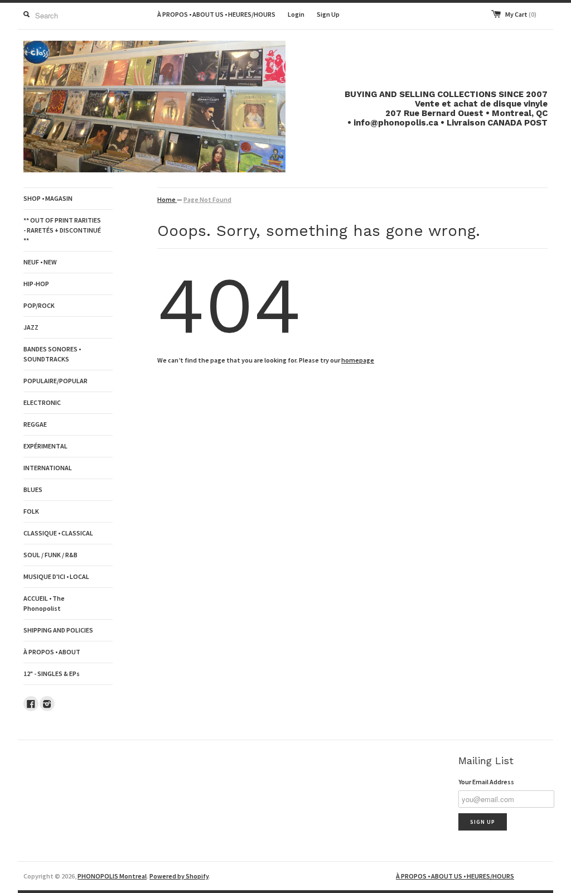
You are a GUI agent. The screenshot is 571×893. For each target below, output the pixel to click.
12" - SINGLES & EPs (51, 673)
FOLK (31, 511)
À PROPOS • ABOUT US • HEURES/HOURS (216, 14)
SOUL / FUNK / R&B (50, 555)
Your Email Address (486, 782)
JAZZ (30, 327)
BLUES (32, 489)
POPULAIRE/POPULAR (55, 380)
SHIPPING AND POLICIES (58, 630)
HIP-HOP (36, 283)
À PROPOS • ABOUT (51, 652)
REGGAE (35, 424)
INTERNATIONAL (47, 468)
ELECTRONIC (42, 402)
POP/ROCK (39, 305)
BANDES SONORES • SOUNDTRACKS (52, 354)
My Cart (520, 14)
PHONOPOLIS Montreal (112, 876)
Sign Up (328, 14)
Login (296, 14)
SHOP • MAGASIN (47, 198)
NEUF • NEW (40, 262)
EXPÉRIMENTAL (45, 446)
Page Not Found (207, 199)
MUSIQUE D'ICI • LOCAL (56, 576)
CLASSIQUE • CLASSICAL (58, 533)
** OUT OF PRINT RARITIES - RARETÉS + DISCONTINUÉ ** (62, 230)
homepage (357, 360)
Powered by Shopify (179, 876)
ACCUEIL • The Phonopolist (44, 603)
